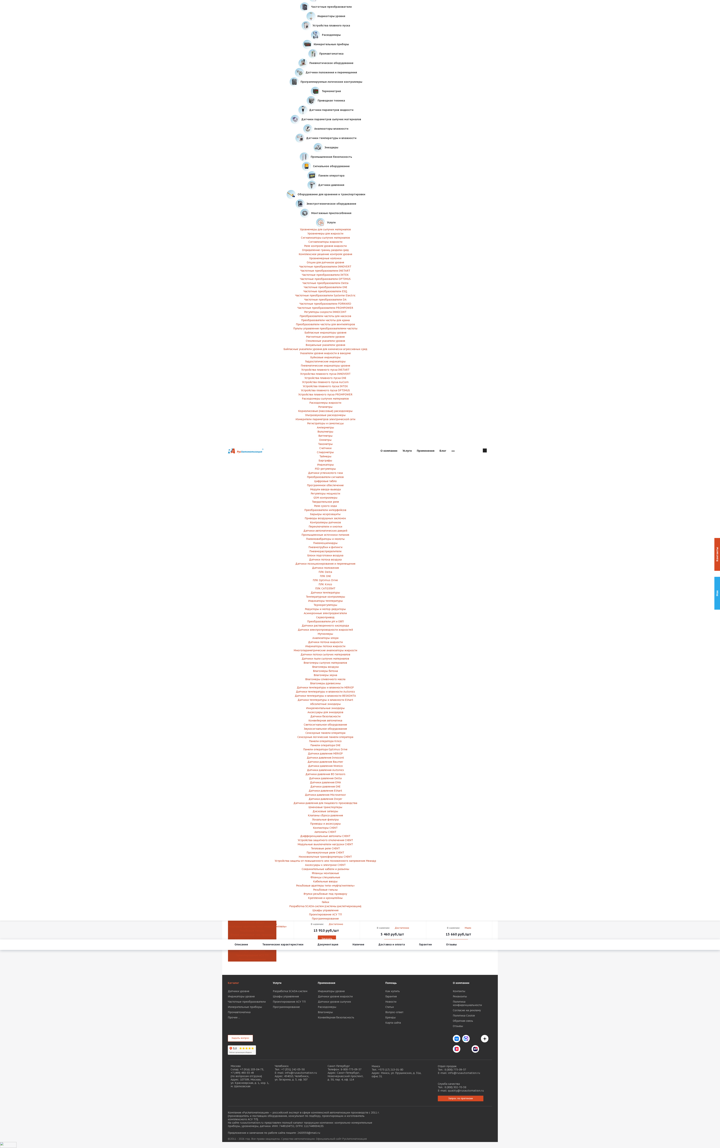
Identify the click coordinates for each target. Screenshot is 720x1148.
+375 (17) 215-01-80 (390, 1069)
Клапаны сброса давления (325, 815)
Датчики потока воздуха (325, 559)
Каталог (233, 983)
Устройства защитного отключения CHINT (325, 840)
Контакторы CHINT (325, 827)
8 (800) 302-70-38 (455, 1087)
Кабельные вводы (252, 922)
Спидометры (325, 452)
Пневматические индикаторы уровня (325, 365)
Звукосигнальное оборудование (325, 728)
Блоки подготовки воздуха (325, 555)
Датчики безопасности (325, 716)
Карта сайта (393, 1022)
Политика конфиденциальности (467, 1003)
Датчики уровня (238, 991)
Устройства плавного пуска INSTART (325, 369)
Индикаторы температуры (325, 601)
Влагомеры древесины (325, 683)
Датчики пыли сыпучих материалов (325, 658)
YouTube (466, 1049)
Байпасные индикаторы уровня (325, 332)
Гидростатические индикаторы (325, 361)
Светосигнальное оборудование (325, 724)
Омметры (325, 440)
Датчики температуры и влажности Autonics (325, 691)
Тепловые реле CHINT (325, 848)
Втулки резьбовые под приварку (252, 934)
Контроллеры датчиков (325, 522)
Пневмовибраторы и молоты (325, 539)
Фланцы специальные (325, 877)
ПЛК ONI (325, 576)
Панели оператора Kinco (325, 741)
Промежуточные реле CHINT (325, 852)
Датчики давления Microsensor (325, 794)
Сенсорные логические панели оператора (325, 737)
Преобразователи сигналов (325, 477)
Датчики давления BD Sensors (325, 774)
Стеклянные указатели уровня (325, 341)
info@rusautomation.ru (301, 1072)
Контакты (459, 991)
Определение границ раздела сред (325, 250)
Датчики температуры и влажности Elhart (325, 700)
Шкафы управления (252, 951)
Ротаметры (325, 407)
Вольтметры (325, 431)
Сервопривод (325, 617)
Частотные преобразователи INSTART (325, 270)
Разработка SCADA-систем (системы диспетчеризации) (325, 906)
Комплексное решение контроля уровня (325, 254)
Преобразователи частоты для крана (325, 320)
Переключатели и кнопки (325, 526)
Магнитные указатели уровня (325, 336)
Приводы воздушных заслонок (325, 518)
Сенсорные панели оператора (325, 733)
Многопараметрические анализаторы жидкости (325, 650)
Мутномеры (325, 634)
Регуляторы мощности (325, 493)
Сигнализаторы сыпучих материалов (325, 237)
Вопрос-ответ (394, 1012)
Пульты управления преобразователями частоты (325, 328)
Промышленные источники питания (325, 534)
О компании (461, 983)
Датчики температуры (325, 592)
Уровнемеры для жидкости (325, 233)
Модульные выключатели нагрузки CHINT (325, 844)
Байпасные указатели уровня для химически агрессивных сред (325, 349)
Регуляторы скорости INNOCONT (325, 312)
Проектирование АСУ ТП (252, 955)
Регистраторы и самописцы (325, 423)
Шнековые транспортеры (325, 807)
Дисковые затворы (325, 811)
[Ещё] (453, 451)
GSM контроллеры (325, 497)
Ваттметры (325, 435)
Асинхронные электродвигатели (325, 613)
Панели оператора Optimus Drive (325, 749)
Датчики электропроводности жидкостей (325, 629)
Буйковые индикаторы (325, 357)
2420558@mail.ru (308, 1132)
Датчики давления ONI (325, 786)
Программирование (252, 959)
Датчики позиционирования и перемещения (325, 563)
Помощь (391, 983)
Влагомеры (325, 1012)
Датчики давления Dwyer (325, 799)
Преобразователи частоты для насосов (325, 316)
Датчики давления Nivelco (325, 766)
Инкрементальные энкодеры (325, 708)
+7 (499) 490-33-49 (242, 1072)
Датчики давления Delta (325, 778)
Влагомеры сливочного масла (325, 679)
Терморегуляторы (325, 605)
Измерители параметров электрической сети (325, 419)
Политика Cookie (464, 1015)
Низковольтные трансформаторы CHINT (325, 856)
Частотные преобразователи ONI (325, 287)
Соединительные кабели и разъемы (325, 869)
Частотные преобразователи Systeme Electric (325, 295)
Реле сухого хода (325, 506)
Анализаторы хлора (325, 638)
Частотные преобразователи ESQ (325, 291)
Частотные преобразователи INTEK (325, 274)
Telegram (475, 1038)
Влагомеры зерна (325, 675)
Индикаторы (325, 464)
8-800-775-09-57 (351, 1069)
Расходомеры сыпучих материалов (325, 398)
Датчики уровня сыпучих (334, 1001)
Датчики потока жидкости (325, 642)
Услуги (277, 983)
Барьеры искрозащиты (325, 514)
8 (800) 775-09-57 (455, 1069)
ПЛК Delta (325, 572)
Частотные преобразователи (247, 1001)
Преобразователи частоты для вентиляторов (325, 324)
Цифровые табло (325, 481)
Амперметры (325, 427)
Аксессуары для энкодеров (325, 712)
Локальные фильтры (325, 819)
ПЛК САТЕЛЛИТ (325, 588)
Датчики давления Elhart (325, 790)
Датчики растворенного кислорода (325, 625)
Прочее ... (234, 1017)
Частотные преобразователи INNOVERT (325, 266)
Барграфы (325, 460)
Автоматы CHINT (325, 832)
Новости (390, 1001)
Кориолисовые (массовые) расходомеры (325, 411)
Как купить (392, 991)
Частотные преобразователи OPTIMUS (325, 279)
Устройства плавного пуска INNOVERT (325, 374)
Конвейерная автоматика (325, 720)
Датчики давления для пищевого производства (325, 803)
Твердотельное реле (325, 501)
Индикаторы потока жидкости (325, 646)
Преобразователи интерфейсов (325, 510)
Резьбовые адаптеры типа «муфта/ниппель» (252, 926)
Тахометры (325, 444)
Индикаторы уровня (241, 996)
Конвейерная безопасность (336, 1017)
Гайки (325, 902)
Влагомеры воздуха (325, 667)
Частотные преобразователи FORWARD (325, 303)
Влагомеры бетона (325, 671)
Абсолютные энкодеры (325, 704)
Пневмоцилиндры (325, 543)
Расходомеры (327, 1007)
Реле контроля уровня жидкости (325, 246)
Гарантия (391, 996)
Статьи (389, 1007)
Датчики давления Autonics (325, 770)
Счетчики (325, 448)
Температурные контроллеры (325, 596)
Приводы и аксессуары (325, 823)
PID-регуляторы (325, 468)
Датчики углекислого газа (325, 473)
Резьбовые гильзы (252, 930)
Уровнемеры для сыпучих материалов (325, 229)
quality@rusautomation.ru (466, 1090)
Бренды (390, 1017)
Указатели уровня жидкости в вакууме (325, 353)
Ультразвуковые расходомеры (325, 415)
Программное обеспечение (325, 485)
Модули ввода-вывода (325, 489)
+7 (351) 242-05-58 (292, 1069)
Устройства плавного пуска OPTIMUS (325, 390)
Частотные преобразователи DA (325, 299)
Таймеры (325, 456)
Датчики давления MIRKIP (325, 753)
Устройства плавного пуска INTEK (325, 386)
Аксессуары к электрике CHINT (325, 865)
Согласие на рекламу (467, 1010)
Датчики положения (325, 567)
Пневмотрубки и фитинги (325, 547)
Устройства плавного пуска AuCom (325, 382)
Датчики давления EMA (325, 782)
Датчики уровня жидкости (335, 996)
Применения (326, 983)
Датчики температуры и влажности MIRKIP (325, 687)
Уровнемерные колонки (325, 258)
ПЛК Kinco (325, 584)
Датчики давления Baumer (325, 761)
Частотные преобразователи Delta (325, 283)
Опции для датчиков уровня (325, 262)
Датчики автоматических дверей (325, 530)
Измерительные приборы (245, 1007)
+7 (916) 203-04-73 (251, 1069)
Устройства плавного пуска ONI (325, 378)
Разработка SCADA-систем (290, 991)
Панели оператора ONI (325, 745)
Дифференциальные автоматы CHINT (325, 836)
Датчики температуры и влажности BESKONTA (325, 695)
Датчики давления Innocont (325, 757)
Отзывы (458, 1026)
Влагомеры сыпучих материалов (325, 662)
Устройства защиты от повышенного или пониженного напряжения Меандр (325, 861)
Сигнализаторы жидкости (325, 241)
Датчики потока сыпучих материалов (325, 654)
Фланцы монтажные (325, 873)
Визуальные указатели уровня (325, 345)
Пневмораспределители (325, 551)
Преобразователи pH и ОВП (325, 621)
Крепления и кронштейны (252, 939)
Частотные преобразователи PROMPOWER (325, 308)
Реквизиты (460, 996)
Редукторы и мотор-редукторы (325, 609)
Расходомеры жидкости (325, 402)
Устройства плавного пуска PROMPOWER (325, 394)
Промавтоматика (239, 1012)
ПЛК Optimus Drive (325, 580)
